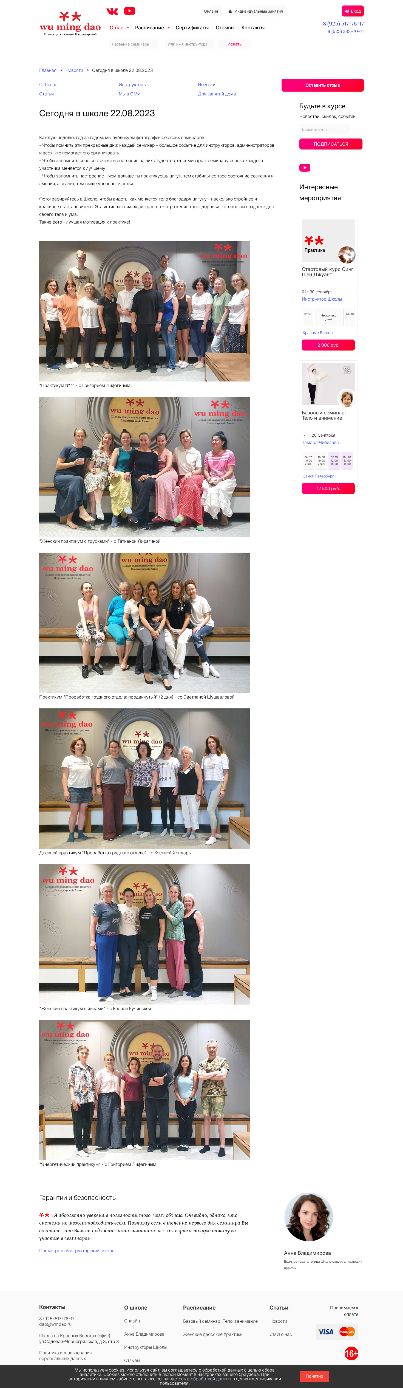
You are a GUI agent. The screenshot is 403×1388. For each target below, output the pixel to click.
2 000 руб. (328, 345)
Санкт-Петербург (318, 476)
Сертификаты (192, 27)
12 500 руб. (328, 488)
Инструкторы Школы (145, 1347)
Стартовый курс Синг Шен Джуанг (327, 271)
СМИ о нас (280, 1334)
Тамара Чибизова (320, 442)
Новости (74, 70)
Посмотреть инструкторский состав (77, 1250)
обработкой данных (211, 1378)
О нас (116, 27)
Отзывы (225, 27)
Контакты (253, 27)
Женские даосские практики (213, 1334)
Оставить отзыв (322, 85)
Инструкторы (132, 84)
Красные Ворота (318, 332)
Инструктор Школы (322, 299)
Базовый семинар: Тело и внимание (324, 415)
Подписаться (331, 144)
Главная (47, 70)
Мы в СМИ (130, 94)
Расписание (149, 27)
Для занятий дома (217, 94)
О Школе (48, 84)
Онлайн (211, 11)
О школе (135, 1307)
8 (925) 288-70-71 (346, 31)
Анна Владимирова (144, 1334)
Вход (356, 11)
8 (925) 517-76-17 (343, 23)
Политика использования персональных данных (65, 1355)
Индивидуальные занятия (258, 11)
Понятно (314, 1376)
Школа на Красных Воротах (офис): (75, 1335)
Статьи (46, 94)
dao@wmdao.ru (55, 1324)
